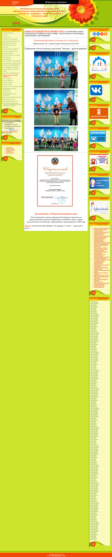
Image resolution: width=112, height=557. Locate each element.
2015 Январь (94, 321)
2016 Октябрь (94, 354)
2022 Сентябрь (95, 465)
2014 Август (94, 313)
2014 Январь (94, 301)
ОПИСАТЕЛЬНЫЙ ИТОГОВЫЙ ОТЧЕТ (45, 31)
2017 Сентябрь (95, 370)
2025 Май (93, 516)
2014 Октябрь (94, 316)
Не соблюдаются (9, 128)
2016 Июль (94, 349)
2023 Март (93, 475)
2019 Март (93, 398)
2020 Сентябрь (95, 428)
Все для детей (10, 152)
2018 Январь (94, 377)
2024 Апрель (94, 495)
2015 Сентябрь (95, 333)
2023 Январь (94, 472)
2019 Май (93, 401)
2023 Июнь (94, 480)
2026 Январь (94, 529)
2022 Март (93, 455)
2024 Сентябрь (95, 503)
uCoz (63, 555)
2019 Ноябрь (94, 411)
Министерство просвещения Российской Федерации (102, 229)
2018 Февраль (94, 378)
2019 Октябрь (94, 409)
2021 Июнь (94, 442)
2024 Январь (94, 490)
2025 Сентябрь (95, 522)
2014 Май (93, 308)
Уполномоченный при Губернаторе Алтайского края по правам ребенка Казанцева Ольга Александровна (102, 261)
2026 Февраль (94, 531)
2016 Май (93, 346)
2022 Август (94, 464)
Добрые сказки (10, 149)
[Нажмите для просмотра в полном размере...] (56, 52)
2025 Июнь (94, 518)
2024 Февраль (94, 491)
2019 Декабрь (94, 413)
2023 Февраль (94, 473)
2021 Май (93, 441)
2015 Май (93, 328)
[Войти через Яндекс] (101, 34)
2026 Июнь (94, 537)
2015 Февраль (94, 323)
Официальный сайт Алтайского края (99, 234)
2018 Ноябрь (94, 391)
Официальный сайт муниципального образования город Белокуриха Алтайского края (102, 240)
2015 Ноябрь (94, 336)
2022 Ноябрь (94, 468)
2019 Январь (94, 395)
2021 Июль (94, 444)
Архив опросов (13, 131)
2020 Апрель (94, 419)
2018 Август (94, 387)
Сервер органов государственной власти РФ (102, 231)
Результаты (5, 131)
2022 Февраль (94, 454)
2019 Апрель (94, 400)
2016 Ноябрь (94, 355)
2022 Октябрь (94, 467)
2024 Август (94, 501)
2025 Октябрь (94, 524)
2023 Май (93, 478)
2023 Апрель (94, 477)
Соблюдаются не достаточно (12, 126)
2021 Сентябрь (95, 446)
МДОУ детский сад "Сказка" (101, 275)
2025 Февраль (94, 511)
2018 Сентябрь (95, 388)
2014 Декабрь (94, 319)
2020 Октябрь (94, 429)
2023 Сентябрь (95, 483)
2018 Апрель (94, 382)
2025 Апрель (94, 514)
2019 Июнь (94, 403)
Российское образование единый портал (101, 268)
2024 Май (93, 496)
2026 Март (93, 532)
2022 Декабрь (94, 470)
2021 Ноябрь (94, 449)
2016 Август (94, 351)
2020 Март (93, 418)
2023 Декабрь (94, 488)
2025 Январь (94, 509)
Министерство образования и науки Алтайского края (102, 236)
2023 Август (94, 482)
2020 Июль (94, 424)
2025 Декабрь (94, 527)
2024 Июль (94, 500)
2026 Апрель (94, 534)
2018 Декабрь (94, 393)
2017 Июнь (94, 367)
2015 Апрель (94, 326)
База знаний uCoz (99, 287)
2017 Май (93, 365)
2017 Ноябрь (94, 373)
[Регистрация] (16, 22)
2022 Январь (94, 452)
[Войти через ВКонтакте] (98, 34)
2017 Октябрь (94, 372)
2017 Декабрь (94, 375)
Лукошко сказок (10, 150)
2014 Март (93, 305)
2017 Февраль (94, 360)
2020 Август (94, 426)
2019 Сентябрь (95, 408)
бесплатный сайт (56, 555)
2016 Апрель (94, 344)
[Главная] (13, 22)
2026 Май (93, 536)
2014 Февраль (94, 303)
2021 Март (93, 437)
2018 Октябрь (94, 390)
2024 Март (93, 493)
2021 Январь (94, 434)
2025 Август (94, 521)
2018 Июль (94, 385)
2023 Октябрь (94, 485)
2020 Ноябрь (94, 431)
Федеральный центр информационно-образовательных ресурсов (101, 256)
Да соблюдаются (9, 122)
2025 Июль (94, 519)
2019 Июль (94, 405)
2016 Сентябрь (95, 352)
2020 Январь (94, 414)
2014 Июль (94, 311)
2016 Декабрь (94, 357)
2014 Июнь (94, 310)
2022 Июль (94, 462)
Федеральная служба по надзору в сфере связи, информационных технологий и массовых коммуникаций (100, 250)
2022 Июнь (94, 460)
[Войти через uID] (94, 34)
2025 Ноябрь (94, 526)
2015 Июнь (94, 329)
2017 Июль (94, 369)
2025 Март (93, 513)
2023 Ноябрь (94, 486)
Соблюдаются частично (11, 124)
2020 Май (93, 421)
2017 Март (93, 362)
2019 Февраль (94, 396)
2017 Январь (94, 359)
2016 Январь (94, 339)
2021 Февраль (94, 436)
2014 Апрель (94, 306)
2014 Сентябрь (95, 315)
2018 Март (93, 380)
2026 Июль (94, 539)
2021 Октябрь (94, 447)
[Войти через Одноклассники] (105, 34)
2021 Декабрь (94, 450)
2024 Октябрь (94, 504)
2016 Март (93, 342)
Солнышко (9, 151)
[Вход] (19, 22)
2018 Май (93, 383)
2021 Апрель (94, 439)
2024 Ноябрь (94, 506)
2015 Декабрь (94, 337)
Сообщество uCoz (99, 285)
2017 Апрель (94, 364)
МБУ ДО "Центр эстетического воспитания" (101, 282)
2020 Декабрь (94, 432)
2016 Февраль (94, 341)
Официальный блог (99, 284)
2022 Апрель (94, 457)
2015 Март (93, 324)
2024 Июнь (94, 498)
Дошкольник (9, 147)
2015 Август (94, 331)
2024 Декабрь (94, 508)
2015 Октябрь (94, 334)
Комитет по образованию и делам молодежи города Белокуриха (101, 245)
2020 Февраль (94, 416)
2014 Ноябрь (94, 318)
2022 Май (93, 459)
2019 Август (94, 406)
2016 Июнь (94, 347)
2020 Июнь (94, 423)
